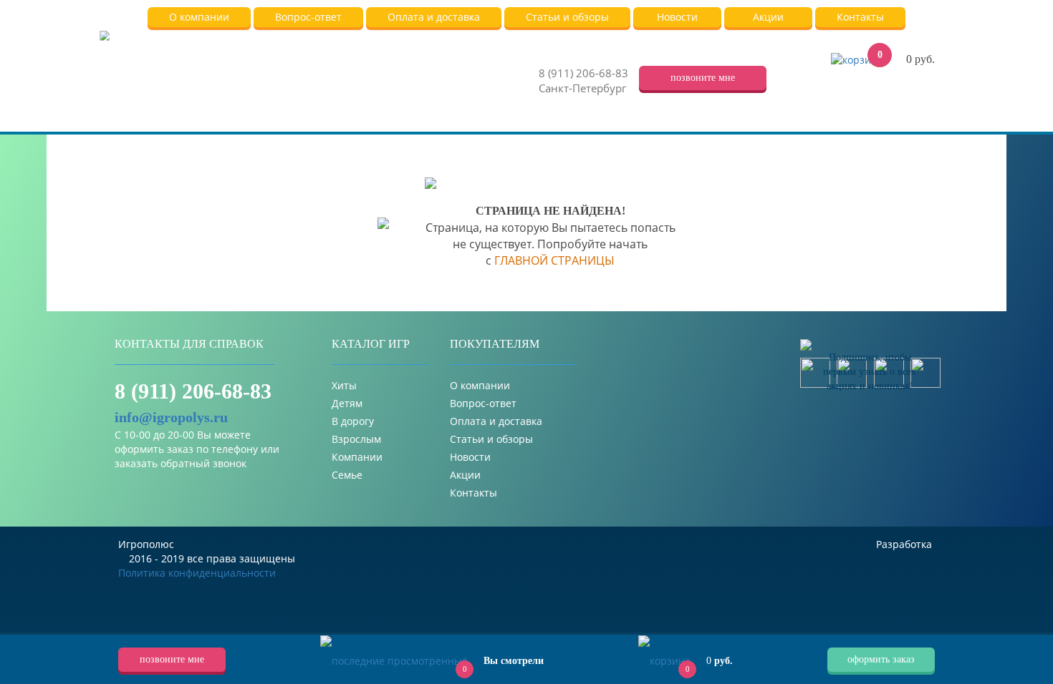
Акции (465, 475)
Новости (470, 457)
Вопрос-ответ (483, 403)
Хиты (344, 385)
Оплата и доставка (496, 421)
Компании (357, 457)
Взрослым (356, 439)
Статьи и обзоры (491, 439)
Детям (347, 403)
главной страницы (554, 260)
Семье (347, 475)
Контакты (473, 492)
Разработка (905, 544)
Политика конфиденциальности (197, 573)
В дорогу (353, 421)
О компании (480, 385)
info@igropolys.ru (171, 417)
